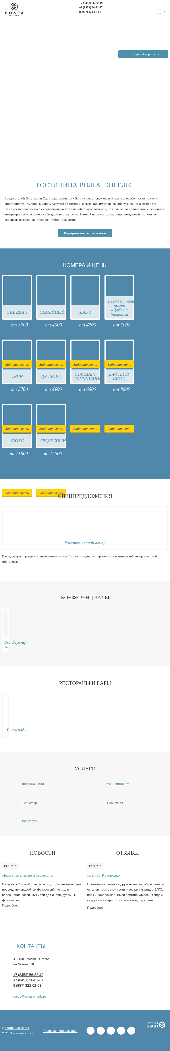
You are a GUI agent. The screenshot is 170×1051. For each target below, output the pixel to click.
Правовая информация (60, 1030)
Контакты (31, 945)
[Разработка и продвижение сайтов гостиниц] (156, 1025)
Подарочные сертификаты (85, 233)
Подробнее (10, 905)
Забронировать (17, 364)
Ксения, (103, 875)
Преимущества (143, 43)
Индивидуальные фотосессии (27, 875)
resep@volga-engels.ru (29, 996)
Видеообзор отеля (145, 54)
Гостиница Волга (17, 1028)
